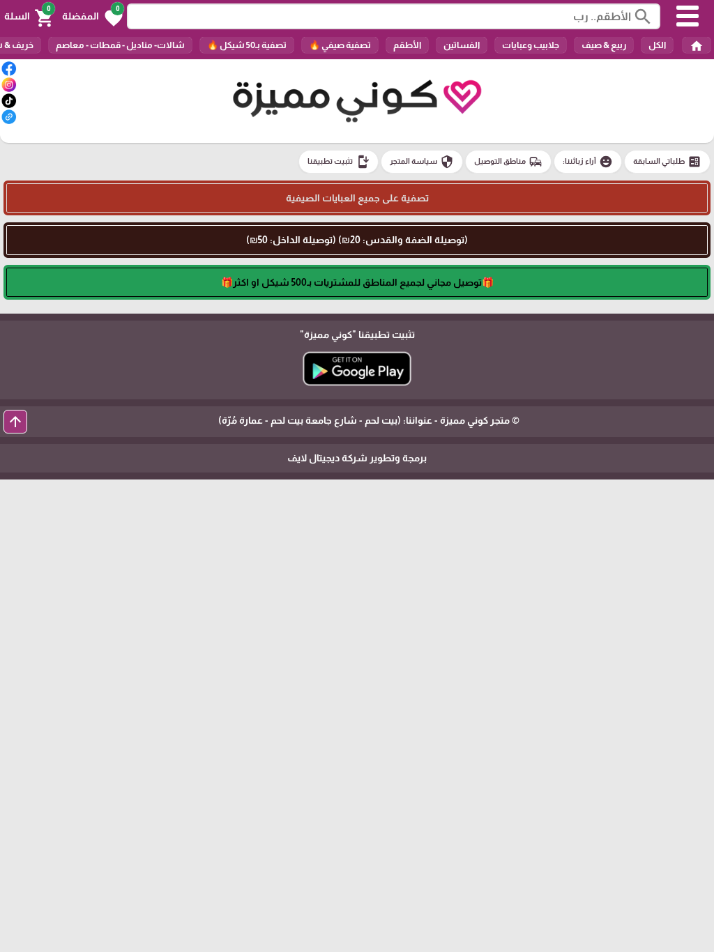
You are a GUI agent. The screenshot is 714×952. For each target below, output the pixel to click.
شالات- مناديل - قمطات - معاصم (120, 45)
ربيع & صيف (604, 45)
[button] (92, 17)
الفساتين (461, 45)
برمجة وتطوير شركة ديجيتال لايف (357, 457)
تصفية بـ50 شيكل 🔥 (247, 45)
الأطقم (407, 45)
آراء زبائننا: (588, 162)
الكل (657, 45)
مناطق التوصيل (508, 162)
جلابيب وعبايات (530, 45)
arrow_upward (15, 421)
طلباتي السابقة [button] (667, 162)
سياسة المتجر (422, 162)
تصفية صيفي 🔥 (340, 45)
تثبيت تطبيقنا (338, 162)
